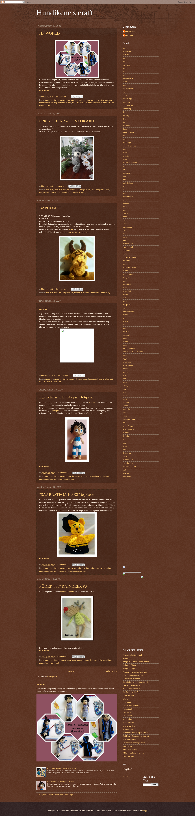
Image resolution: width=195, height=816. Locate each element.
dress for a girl (128, 132)
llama (125, 254)
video (71, 229)
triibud (125, 446)
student (42, 106)
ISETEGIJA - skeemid (131, 689)
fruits (125, 180)
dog (124, 119)
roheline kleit (56, 382)
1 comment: (60, 186)
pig (124, 308)
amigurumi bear (60, 190)
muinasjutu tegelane (104, 568)
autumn (125, 61)
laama (125, 237)
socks (125, 396)
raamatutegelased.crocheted (133, 352)
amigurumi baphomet (53, 293)
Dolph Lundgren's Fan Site (133, 675)
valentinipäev (128, 463)
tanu (124, 423)
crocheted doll (76, 100)
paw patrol (127, 305)
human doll (107, 476)
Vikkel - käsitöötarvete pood (133, 753)
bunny (125, 85)
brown (74, 660)
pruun (52, 663)
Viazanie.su (127, 746)
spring (83, 192)
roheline (47, 382)
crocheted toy (105, 293)
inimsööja (81, 568)
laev (124, 240)
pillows (125, 315)
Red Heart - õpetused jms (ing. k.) (136, 736)
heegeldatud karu (102, 190)
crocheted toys (88, 100)
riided (125, 375)
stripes (125, 406)
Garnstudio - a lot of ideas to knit (135, 682)
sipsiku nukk (69, 479)
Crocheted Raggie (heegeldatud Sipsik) (62, 768)
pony (124, 328)
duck (124, 136)
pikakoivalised (128, 311)
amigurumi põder (64, 660)
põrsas (125, 342)
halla (100, 660)
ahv (124, 48)
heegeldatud (82, 379)
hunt (124, 210)
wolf (124, 470)
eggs (124, 149)
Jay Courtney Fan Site (131, 692)
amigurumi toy (85, 190)
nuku (55, 571)
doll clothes (127, 126)
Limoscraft (127, 702)
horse (125, 207)
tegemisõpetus (128, 429)
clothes (125, 95)
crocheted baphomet (91, 293)
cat (72, 568)
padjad (125, 294)
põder (46, 663)
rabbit (125, 355)
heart (125, 193)
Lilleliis (125, 699)
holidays (126, 203)
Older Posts (111, 671)
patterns (126, 301)
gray (95, 660)
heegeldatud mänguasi (48, 192)
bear (93, 190)
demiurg (126, 115)
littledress (126, 251)
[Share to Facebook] (79, 96)
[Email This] (72, 96)
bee (124, 75)
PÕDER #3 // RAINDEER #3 (63, 586)
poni (124, 325)
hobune (125, 200)
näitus (125, 288)
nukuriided (127, 284)
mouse (125, 264)
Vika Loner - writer (130, 750)
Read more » (44, 90)
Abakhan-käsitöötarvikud (132, 655)
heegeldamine (128, 197)
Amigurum (127, 658)
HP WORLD (49, 33)
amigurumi (49, 190)
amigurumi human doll (66, 476)
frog (124, 176)
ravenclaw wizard (107, 103)
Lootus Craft (127, 712)
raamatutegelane (129, 348)
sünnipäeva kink (129, 419)
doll (75, 568)
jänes (125, 217)
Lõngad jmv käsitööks (131, 706)
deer (91, 660)
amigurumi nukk (64, 100)
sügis (125, 416)
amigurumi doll (51, 100)
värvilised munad (129, 467)
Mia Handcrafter (129, 726)
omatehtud (127, 291)
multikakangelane (46, 479)
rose (124, 379)
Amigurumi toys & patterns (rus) (135, 672)
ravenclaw (81, 103)
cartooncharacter (95, 476)
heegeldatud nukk (46, 103)
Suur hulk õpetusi (129, 739)
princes (61, 571)
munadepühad (128, 274)
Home (71, 671)
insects (125, 213)
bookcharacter (128, 78)
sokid (125, 399)
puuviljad (126, 335)
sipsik (61, 479)
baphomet (78, 293)
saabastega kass (79, 571)
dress (125, 129)
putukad (126, 332)
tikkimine (126, 436)
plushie (125, 321)
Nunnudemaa (128, 729)
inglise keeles (71, 232)
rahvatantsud (128, 365)
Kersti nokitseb (128, 696)
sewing (125, 386)
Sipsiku (92, 402)
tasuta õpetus (128, 426)
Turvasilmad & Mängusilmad (134, 743)
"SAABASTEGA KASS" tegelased (67, 494)
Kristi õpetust (56, 411)
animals (126, 55)
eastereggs (127, 143)
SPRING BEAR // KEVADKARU (66, 120)
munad (125, 271)
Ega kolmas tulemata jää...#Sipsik (66, 397)
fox (124, 169)
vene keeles (84, 232)
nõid (69, 103)
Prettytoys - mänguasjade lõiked (135, 733)
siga (124, 392)
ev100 (125, 153)
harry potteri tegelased (103, 100)
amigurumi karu (73, 190)
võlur (48, 106)
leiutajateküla (128, 244)
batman (125, 68)
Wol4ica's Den (128, 756)
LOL (43, 308)
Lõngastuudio (128, 709)
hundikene (129, 35)
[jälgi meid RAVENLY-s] (142, 578)
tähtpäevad (127, 453)
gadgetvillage (128, 183)
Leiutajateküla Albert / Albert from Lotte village (55, 795)
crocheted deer (83, 660)
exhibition (126, 156)
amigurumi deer (51, 660)
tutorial (125, 450)
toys (124, 443)
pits (124, 318)
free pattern (127, 173)
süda (124, 413)
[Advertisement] (141, 522)
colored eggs (128, 99)
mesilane (126, 261)
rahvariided (127, 362)
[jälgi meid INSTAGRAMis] (132, 571)
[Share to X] (77, 96)
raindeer (58, 663)
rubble (125, 382)
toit (124, 440)
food (124, 166)
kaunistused (127, 227)
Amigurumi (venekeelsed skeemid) (136, 662)
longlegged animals (130, 257)
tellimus (126, 433)
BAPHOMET (50, 207)
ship (124, 389)
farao (125, 159)
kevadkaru (66, 192)
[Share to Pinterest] (82, 96)
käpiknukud (90, 568)
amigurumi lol (72, 379)
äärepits (126, 473)
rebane (125, 369)
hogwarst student (60, 103)
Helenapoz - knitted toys (132, 685)
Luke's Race (127, 716)
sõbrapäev (127, 409)
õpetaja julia (130, 31)
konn (124, 234)
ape (124, 58)
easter (125, 139)
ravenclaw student (93, 103)
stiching (126, 402)
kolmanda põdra (67, 592)
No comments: (61, 97)
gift (124, 186)
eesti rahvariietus (129, 146)
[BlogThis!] (74, 96)
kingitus (106, 379)
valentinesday (128, 460)
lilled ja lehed (128, 247)
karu (59, 192)
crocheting (127, 109)
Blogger (145, 811)
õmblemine (127, 477)
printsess (68, 571)
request (125, 372)
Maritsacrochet (128, 723)
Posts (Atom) (52, 677)
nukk (74, 103)
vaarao (125, 456)
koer (124, 230)
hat (124, 190)
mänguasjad (75, 192)
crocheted (126, 102)
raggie (125, 359)
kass (124, 223)
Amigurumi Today (129, 665)
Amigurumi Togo (129, 669)
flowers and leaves (130, 163)
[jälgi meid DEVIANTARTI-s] (132, 578)
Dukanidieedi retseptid (131, 679)
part (124, 298)
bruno (125, 82)
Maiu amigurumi (129, 719)
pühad (125, 345)
